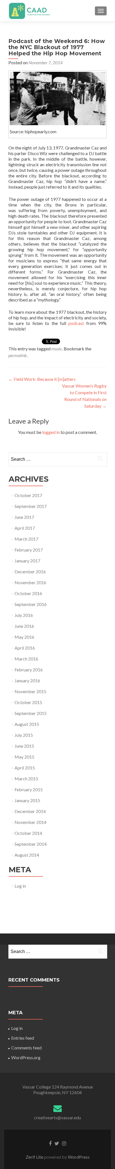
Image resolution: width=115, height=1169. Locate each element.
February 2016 (29, 669)
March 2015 (26, 778)
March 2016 (26, 658)
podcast (76, 323)
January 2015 (27, 800)
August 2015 (27, 724)
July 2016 (24, 615)
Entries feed (22, 1037)
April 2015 (25, 767)
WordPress (78, 1157)
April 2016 (25, 647)
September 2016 (31, 604)
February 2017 (29, 549)
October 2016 (28, 593)
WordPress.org (25, 1057)
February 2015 (29, 789)
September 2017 (31, 506)
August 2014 (27, 854)
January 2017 (27, 560)
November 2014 (30, 822)
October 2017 (28, 495)
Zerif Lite (35, 1157)
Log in (20, 885)
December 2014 (30, 811)
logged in (51, 432)
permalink (17, 355)
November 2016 (30, 582)
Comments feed (26, 1047)
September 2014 (31, 844)
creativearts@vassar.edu (57, 1117)
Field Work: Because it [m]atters (42, 379)
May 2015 (24, 756)
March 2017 (26, 538)
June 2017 (24, 517)
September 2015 (31, 713)
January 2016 (27, 680)
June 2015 (24, 746)
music (56, 348)
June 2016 (24, 626)
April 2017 (25, 528)
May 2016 (24, 637)
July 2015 (24, 735)
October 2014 (28, 833)
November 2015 (30, 691)
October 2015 (28, 702)
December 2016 (30, 571)
